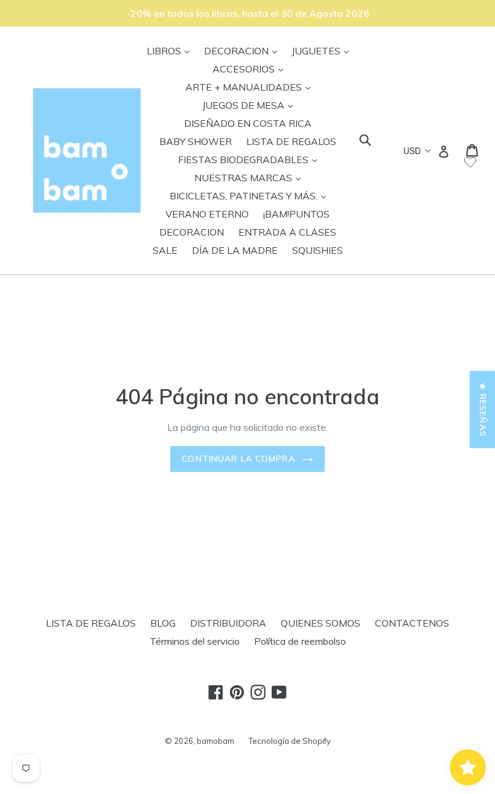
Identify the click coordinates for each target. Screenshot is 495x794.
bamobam (215, 741)
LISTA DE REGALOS (291, 141)
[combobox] (416, 150)
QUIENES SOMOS (320, 623)
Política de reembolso (300, 641)
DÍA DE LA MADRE (235, 250)
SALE (165, 250)
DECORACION (243, 50)
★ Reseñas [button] (482, 409)
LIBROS (171, 50)
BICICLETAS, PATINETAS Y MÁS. (251, 195)
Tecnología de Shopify (290, 741)
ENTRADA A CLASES (287, 232)
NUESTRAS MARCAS (250, 177)
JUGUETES (323, 50)
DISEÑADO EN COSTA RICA (247, 123)
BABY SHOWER (195, 141)
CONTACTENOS (412, 623)
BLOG (163, 623)
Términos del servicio (195, 641)
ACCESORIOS (250, 68)
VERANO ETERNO (207, 214)
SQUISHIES (317, 250)
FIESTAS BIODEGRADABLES (250, 159)
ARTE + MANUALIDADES (250, 86)
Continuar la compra (238, 458)
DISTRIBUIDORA (228, 623)
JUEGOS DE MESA (250, 104)
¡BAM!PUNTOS (296, 214)
